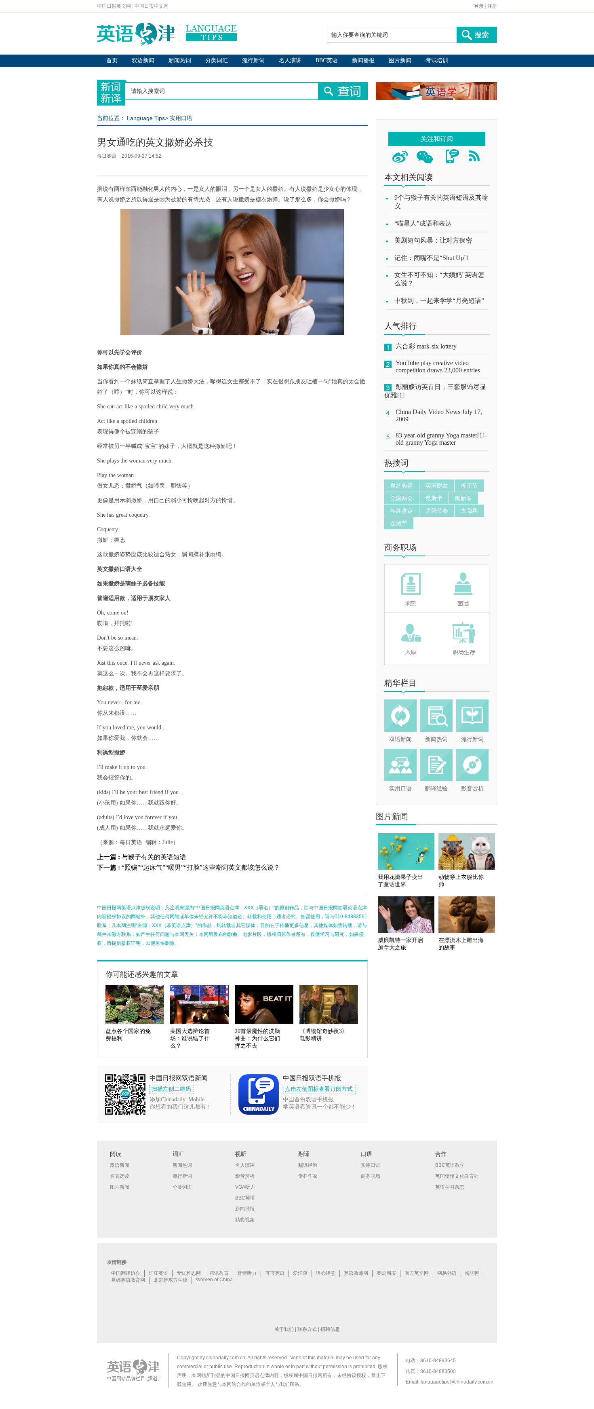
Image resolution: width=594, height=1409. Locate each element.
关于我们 (284, 1329)
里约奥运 (401, 485)
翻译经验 (436, 789)
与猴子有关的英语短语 (154, 856)
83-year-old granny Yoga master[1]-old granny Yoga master (441, 439)
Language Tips (146, 118)
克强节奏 (436, 510)
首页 (112, 60)
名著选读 (119, 1176)
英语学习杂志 (449, 1187)
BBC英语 (327, 60)
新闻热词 (180, 60)
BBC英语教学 (450, 1165)
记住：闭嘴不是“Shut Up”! (431, 257)
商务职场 (400, 547)
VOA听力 (245, 1187)
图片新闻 (400, 60)
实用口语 (181, 118)
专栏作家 (308, 1176)
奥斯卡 (433, 498)
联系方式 (307, 1329)
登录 (479, 6)
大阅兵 (469, 510)
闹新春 (463, 498)
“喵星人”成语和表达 (423, 223)
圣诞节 (398, 523)
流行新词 (253, 60)
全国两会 (401, 498)
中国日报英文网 (114, 6)
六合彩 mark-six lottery (426, 346)
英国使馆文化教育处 (457, 1176)
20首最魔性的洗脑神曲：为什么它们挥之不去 (257, 1038)
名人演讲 (290, 60)
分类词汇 (216, 60)
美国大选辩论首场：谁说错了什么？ (190, 1038)
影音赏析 (472, 789)
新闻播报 (363, 60)
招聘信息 (330, 1329)
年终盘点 (401, 510)
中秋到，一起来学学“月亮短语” (439, 300)
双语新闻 (143, 60)
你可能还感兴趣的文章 (141, 974)
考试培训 (436, 60)
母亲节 (469, 485)
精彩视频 (245, 1220)
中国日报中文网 (152, 6)
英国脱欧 (436, 485)
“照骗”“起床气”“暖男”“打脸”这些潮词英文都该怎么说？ (201, 867)
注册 (492, 6)
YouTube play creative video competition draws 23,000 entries (438, 366)
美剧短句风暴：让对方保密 (433, 240)
